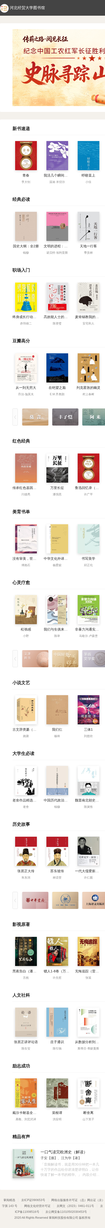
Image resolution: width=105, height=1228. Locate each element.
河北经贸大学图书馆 (27, 8)
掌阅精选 (9, 1200)
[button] (99, 101)
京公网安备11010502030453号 (66, 1212)
